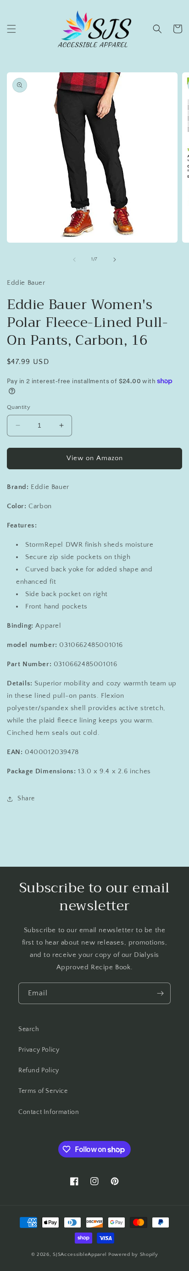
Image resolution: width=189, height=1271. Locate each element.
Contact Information (48, 1112)
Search (28, 1029)
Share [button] (26, 798)
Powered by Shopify (133, 1254)
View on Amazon (95, 458)
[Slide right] (115, 260)
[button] (11, 29)
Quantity (18, 407)
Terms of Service (43, 1091)
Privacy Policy (38, 1050)
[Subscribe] (160, 993)
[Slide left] (74, 260)
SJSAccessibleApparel (80, 1254)
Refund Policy (38, 1070)
